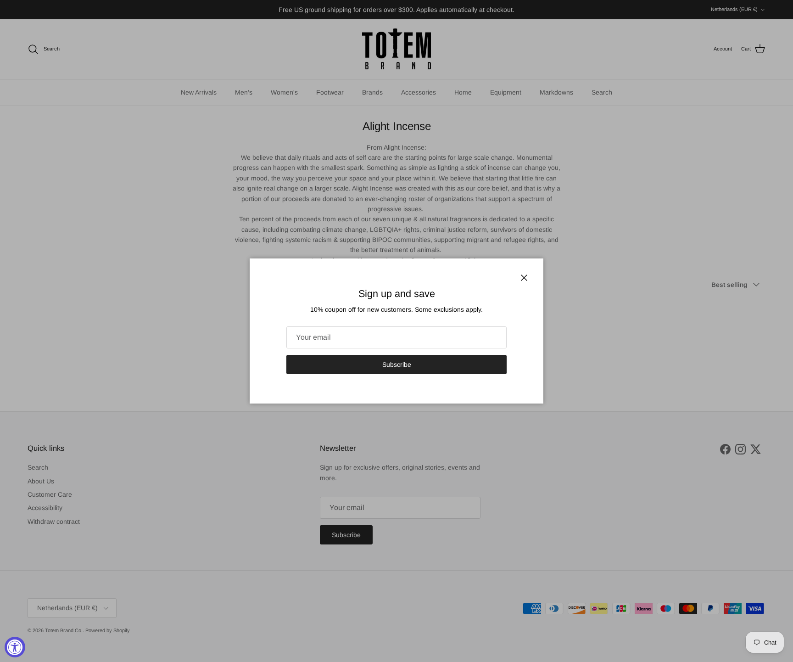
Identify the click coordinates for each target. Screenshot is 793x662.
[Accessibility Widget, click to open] (15, 647)
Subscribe (396, 364)
